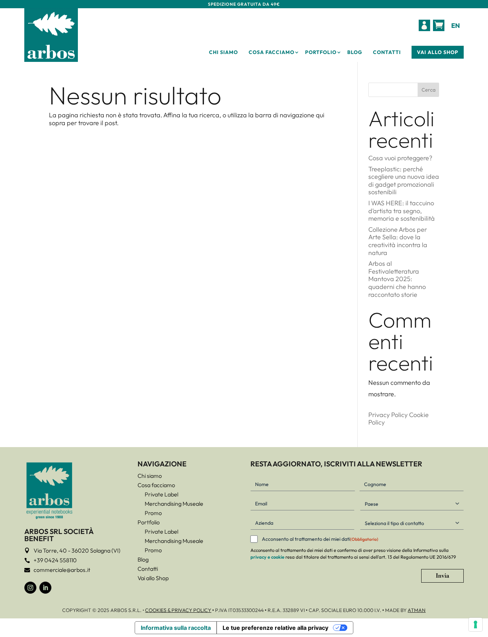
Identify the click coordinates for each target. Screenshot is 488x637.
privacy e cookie (267, 557)
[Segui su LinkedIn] (45, 588)
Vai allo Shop (437, 52)
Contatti (387, 52)
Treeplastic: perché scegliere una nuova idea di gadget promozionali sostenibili (403, 180)
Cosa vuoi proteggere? (400, 158)
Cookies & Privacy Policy (178, 610)
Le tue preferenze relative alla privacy (275, 627)
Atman (416, 610)
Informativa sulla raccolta (176, 627)
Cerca (428, 90)
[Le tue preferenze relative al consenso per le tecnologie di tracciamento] (475, 624)
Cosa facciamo (271, 52)
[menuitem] (424, 25)
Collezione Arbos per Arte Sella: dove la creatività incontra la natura (397, 241)
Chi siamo (223, 52)
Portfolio (321, 52)
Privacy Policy (388, 415)
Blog (354, 52)
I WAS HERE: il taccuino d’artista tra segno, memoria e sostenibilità (401, 210)
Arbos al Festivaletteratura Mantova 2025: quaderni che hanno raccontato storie (397, 278)
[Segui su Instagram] (30, 588)
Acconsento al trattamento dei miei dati (320, 539)
